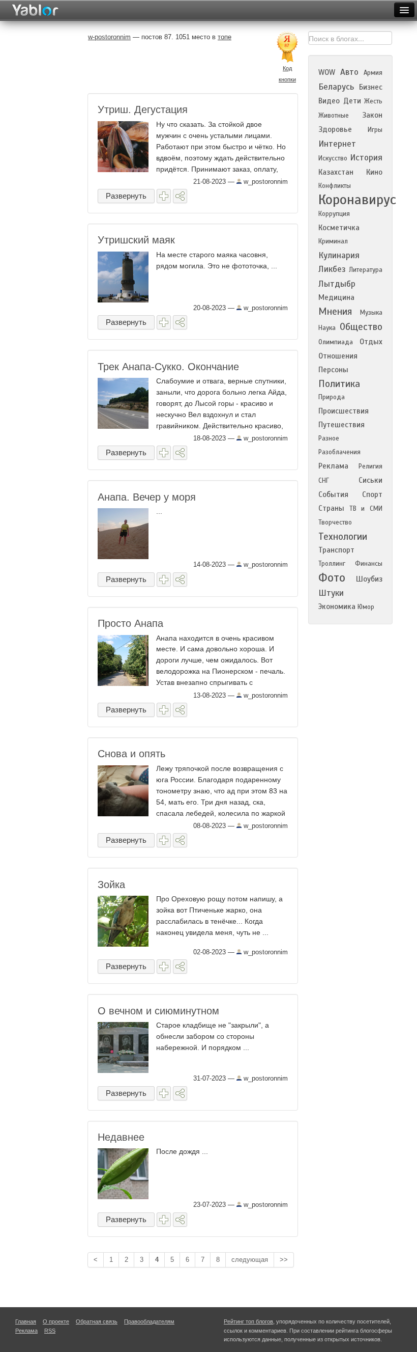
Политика (339, 384)
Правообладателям (149, 1321)
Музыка (371, 313)
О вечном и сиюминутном (158, 1010)
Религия (370, 466)
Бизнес (370, 87)
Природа (331, 397)
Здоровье (335, 129)
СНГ (323, 481)
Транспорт (336, 550)
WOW (326, 72)
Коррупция (334, 214)
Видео (329, 100)
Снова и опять (131, 753)
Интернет (337, 144)
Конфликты (334, 186)
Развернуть (126, 195)
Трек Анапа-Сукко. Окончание (168, 366)
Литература (365, 270)
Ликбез (332, 269)
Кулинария (339, 255)
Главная (25, 1321)
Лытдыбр (336, 284)
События (333, 494)
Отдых (371, 341)
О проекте (56, 1321)
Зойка (111, 884)
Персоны (333, 369)
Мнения (335, 311)
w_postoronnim (265, 181)
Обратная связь (96, 1321)
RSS (49, 1331)
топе (224, 37)
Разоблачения (339, 452)
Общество (361, 327)
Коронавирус (357, 199)
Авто (349, 72)
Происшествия (343, 411)
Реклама (333, 466)
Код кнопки (287, 73)
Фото (331, 577)
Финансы (368, 564)
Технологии (342, 536)
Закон (372, 115)
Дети (352, 100)
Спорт (372, 494)
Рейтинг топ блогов (248, 1321)
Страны (331, 508)
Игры (375, 130)
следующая (249, 1259)
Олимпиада (335, 342)
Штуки (331, 593)
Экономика (336, 606)
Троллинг (331, 564)
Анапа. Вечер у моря (147, 497)
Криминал (333, 241)
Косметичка (339, 227)
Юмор (366, 607)
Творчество (335, 522)
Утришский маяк (136, 239)
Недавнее (121, 1137)
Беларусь (336, 86)
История (366, 157)
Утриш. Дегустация (143, 109)
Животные (333, 116)
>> (284, 1259)
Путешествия (341, 424)
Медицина (336, 297)
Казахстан (335, 172)
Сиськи (370, 480)
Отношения (338, 356)
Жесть (373, 101)
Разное (328, 438)
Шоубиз (369, 579)
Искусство (332, 158)
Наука (327, 328)
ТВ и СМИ (365, 509)
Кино (374, 172)
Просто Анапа (130, 623)
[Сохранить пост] (164, 196)
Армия (373, 73)
